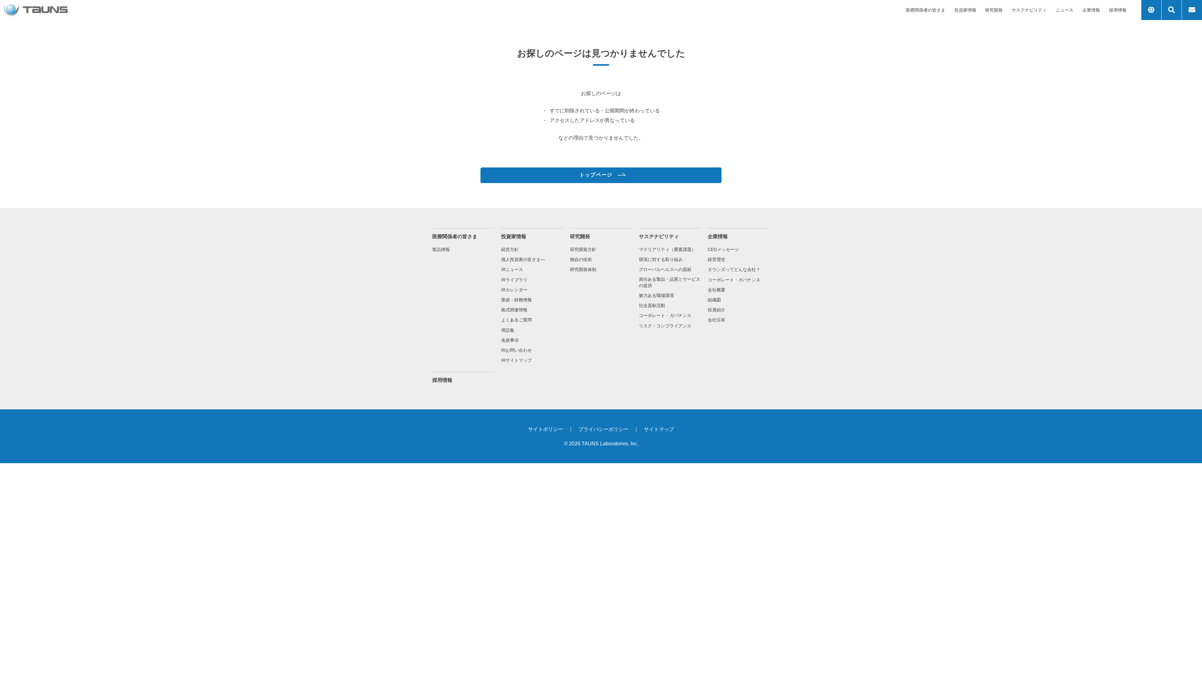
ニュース (1064, 10)
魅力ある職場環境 (656, 295)
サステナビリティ (1029, 10)
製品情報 (441, 249)
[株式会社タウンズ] (36, 10)
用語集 (507, 330)
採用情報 (1118, 10)
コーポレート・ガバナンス (665, 315)
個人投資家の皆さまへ (523, 259)
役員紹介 (716, 309)
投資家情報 (965, 10)
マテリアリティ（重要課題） (667, 249)
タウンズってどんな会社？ (734, 269)
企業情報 (1091, 10)
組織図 (714, 299)
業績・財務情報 (516, 299)
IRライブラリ (514, 279)
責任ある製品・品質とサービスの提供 (669, 282)
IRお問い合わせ (516, 350)
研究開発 (994, 10)
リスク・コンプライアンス (665, 325)
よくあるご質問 (516, 319)
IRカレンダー (514, 289)
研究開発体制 (583, 269)
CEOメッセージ (723, 249)
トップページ (596, 174)
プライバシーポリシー (603, 429)
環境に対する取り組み (661, 259)
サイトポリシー (545, 429)
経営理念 (716, 259)
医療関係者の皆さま (925, 10)
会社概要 (716, 289)
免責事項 (510, 340)
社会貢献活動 (652, 305)
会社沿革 (716, 319)
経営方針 (510, 249)
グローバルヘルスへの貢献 (665, 269)
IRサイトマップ (516, 360)
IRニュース (512, 269)
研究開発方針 (583, 249)
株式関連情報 (514, 309)
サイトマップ (659, 429)
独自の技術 (581, 259)
